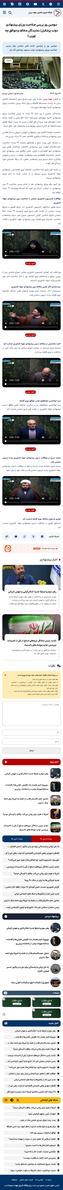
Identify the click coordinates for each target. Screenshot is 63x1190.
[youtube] (35, 4)
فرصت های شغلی (26, 1180)
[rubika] (27, 4)
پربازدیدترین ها (46, 839)
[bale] (12, 4)
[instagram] (58, 4)
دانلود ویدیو (30, 263)
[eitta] (20, 4)
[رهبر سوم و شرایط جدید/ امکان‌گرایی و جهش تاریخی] (55, 774)
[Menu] (4, 12)
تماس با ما (39, 1180)
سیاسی (10, 93)
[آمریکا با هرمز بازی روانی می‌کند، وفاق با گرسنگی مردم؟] (55, 814)
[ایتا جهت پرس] (31, 549)
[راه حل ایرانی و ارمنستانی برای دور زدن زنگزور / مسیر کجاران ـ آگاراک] (55, 969)
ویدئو (4, 93)
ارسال (31, 750)
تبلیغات (14, 1180)
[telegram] (51, 4)
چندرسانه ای (18, 93)
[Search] (10, 13)
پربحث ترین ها (17, 839)
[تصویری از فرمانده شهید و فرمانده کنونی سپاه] (55, 982)
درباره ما (49, 1180)
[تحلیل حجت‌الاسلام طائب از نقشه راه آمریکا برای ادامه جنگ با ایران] (55, 801)
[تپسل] (33, 998)
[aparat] (4, 4)
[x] (43, 4)
